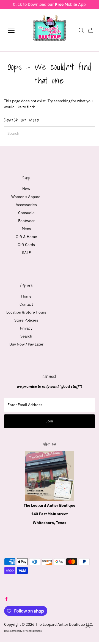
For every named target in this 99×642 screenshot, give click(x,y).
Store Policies (26, 320)
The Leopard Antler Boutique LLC (63, 624)
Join (49, 421)
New (26, 188)
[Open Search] (81, 30)
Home (26, 296)
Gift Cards (26, 244)
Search (26, 336)
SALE (26, 252)
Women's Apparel (26, 196)
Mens (26, 228)
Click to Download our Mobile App (49, 4)
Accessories (26, 204)
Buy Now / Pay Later (26, 344)
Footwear (26, 220)
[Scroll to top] (88, 626)
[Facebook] (6, 599)
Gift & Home (26, 236)
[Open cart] (91, 30)
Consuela (26, 212)
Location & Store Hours (26, 312)
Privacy (26, 328)
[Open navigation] (14, 30)
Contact (26, 304)
